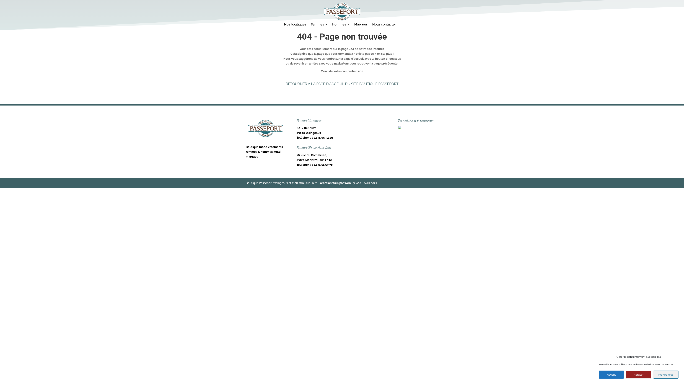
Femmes (317, 24)
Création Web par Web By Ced (340, 183)
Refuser (638, 374)
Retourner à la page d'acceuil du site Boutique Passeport (342, 84)
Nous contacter (384, 24)
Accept (611, 374)
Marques (361, 24)
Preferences (665, 374)
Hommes (339, 24)
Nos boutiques (295, 24)
